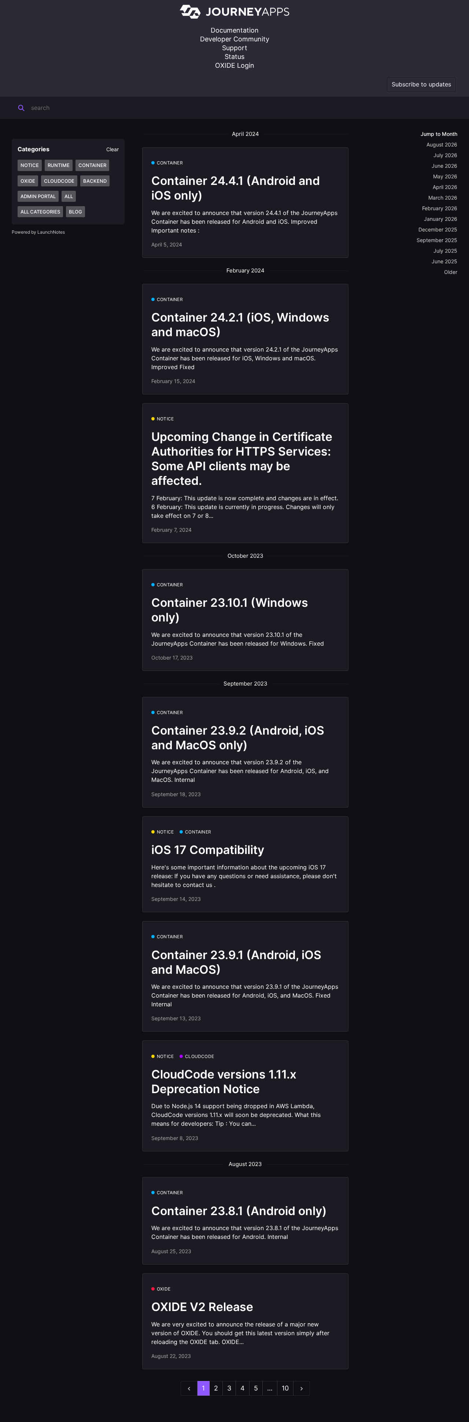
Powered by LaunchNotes (38, 232)
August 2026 (441, 144)
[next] (301, 1388)
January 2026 (440, 219)
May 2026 (445, 176)
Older (450, 272)
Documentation (235, 30)
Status (234, 56)
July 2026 (445, 155)
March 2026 (442, 197)
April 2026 (445, 187)
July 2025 (445, 251)
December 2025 (437, 229)
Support (234, 48)
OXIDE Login (234, 65)
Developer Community (234, 39)
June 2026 (444, 166)
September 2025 (437, 240)
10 (285, 1388)
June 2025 (444, 261)
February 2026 (439, 208)
